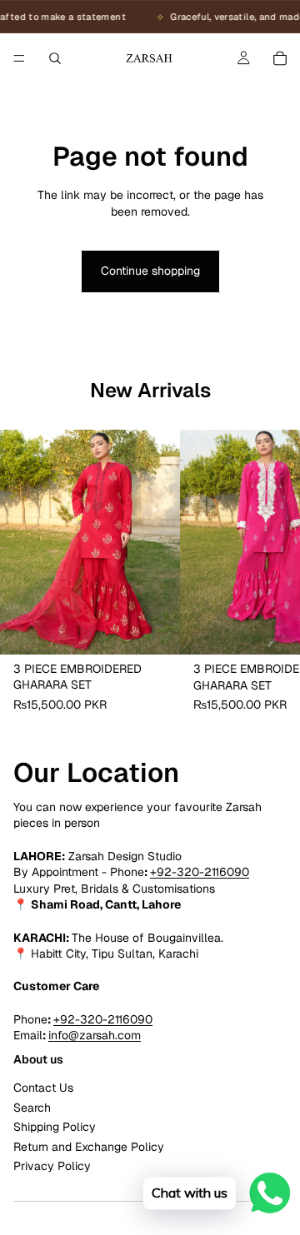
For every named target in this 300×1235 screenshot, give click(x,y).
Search (32, 1107)
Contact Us (43, 1088)
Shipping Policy (54, 1127)
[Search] (55, 58)
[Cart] (280, 58)
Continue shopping (150, 270)
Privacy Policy (52, 1165)
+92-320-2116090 (199, 871)
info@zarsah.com (94, 1035)
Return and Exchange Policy (88, 1146)
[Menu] (19, 58)
